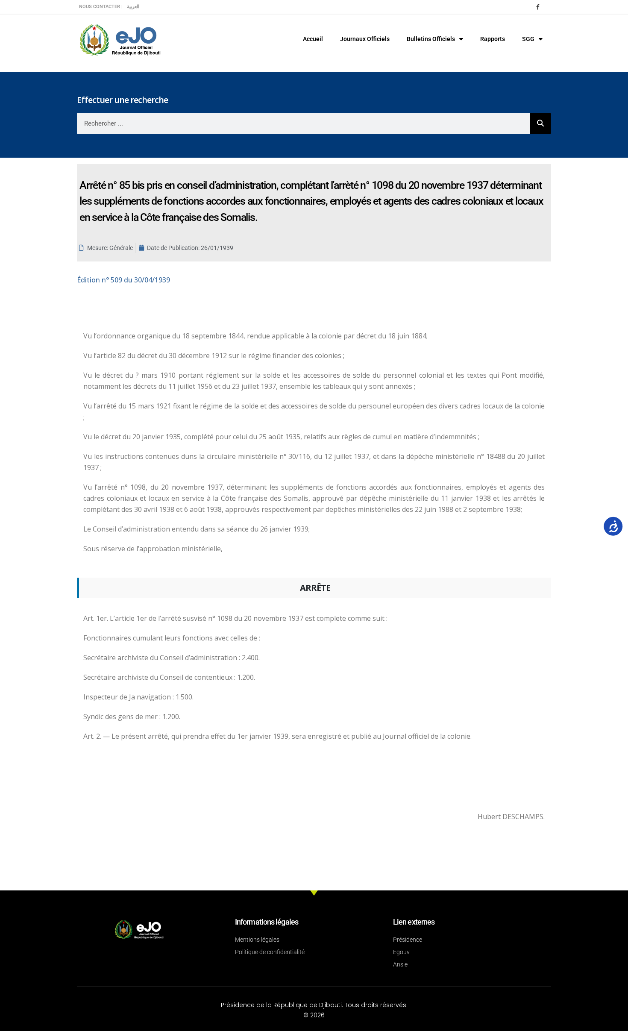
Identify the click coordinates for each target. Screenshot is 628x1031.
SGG (528, 38)
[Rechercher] (540, 123)
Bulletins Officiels (431, 38)
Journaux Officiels (365, 38)
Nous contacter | (101, 6)
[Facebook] (538, 7)
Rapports (492, 38)
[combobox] (303, 123)
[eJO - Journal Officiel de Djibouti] (119, 39)
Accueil (313, 38)
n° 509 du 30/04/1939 (123, 280)
